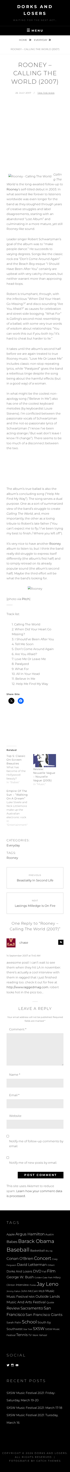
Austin (49, 1234)
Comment (17, 1029)
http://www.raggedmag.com (27, 987)
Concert (42, 1258)
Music (49, 1291)
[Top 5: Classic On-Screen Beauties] (20, 769)
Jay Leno (47, 1284)
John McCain (29, 1291)
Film (51, 1270)
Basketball (37, 1250)
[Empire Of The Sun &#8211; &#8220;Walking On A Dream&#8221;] (20, 808)
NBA (32, 1296)
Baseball (18, 1249)
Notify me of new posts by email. (33, 1162)
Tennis (22, 1335)
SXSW (38, 1328)
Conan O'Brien (20, 1258)
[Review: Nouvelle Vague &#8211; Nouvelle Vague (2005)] (44, 760)
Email (14, 1095)
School (29, 1322)
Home (23, 39)
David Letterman (32, 1264)
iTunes (32, 1285)
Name (14, 1074)
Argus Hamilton (30, 1234)
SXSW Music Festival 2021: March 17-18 (34, 1408)
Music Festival (17, 1296)
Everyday (40, 39)
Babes (12, 1242)
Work (35, 1335)
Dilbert (51, 1265)
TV (30, 1335)
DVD (37, 1271)
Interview (22, 1285)
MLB (42, 1291)
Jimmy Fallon (13, 1291)
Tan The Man (46, 93)
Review (13, 1308)
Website (15, 1116)
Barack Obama (36, 1241)
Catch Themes (48, 1460)
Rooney (12, 189)
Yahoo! (43, 1335)
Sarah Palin (14, 1322)
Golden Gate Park (43, 1277)
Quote (50, 1302)
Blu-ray (49, 1251)
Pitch (25, 599)
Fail (44, 1271)
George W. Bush (20, 1277)
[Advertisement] (35, 135)
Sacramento (32, 1308)
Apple (11, 1234)
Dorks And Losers (19, 1271)
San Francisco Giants (44, 1314)
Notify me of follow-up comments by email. (36, 1143)
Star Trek (27, 1329)
